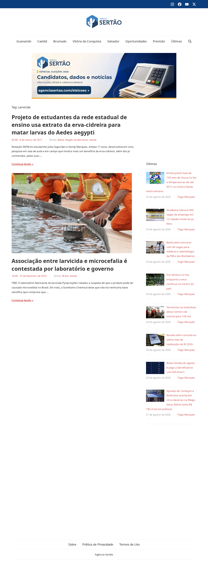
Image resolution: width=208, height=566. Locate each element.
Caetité (42, 41)
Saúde (92, 139)
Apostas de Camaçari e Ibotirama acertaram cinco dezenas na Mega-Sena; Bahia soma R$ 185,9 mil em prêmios (171, 400)
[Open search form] (190, 41)
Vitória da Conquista (87, 41)
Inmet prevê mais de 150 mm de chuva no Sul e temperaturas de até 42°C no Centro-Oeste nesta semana (171, 182)
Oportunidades (136, 41)
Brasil (65, 276)
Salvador (113, 41)
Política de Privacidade (97, 544)
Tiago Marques (186, 197)
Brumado (60, 41)
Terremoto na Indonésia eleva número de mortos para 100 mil (181, 312)
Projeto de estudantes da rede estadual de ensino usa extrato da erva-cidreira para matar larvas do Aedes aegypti (69, 124)
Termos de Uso (129, 544)
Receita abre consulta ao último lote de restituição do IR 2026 (181, 339)
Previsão (159, 41)
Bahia (61, 139)
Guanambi (23, 41)
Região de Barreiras (76, 139)
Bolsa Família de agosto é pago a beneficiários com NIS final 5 (180, 367)
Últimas (176, 41)
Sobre (72, 544)
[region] (171, 129)
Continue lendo (21, 164)
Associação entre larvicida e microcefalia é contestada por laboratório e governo (69, 264)
